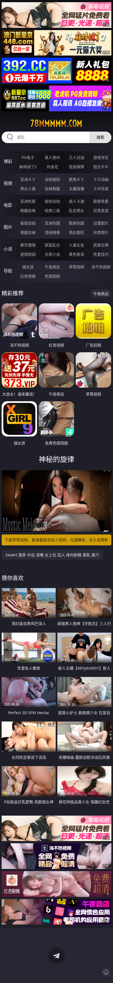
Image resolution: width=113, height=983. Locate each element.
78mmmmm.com (56, 123)
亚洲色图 (52, 223)
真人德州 (52, 157)
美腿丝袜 (28, 232)
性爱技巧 (101, 254)
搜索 (100, 137)
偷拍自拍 (52, 201)
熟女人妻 (28, 188)
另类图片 (101, 232)
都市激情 (28, 245)
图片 (8, 227)
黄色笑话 (76, 254)
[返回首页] (105, 972)
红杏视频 (28, 276)
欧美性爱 (101, 201)
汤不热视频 (101, 266)
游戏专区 (101, 157)
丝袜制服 (52, 188)
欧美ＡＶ (76, 179)
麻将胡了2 (28, 166)
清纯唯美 (52, 232)
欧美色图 (76, 223)
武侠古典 (101, 245)
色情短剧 (52, 276)
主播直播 (76, 188)
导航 (8, 271)
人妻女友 (76, 245)
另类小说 (52, 254)
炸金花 (52, 166)
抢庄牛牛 (101, 166)
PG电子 (28, 157)
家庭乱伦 (52, 245)
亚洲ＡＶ (28, 179)
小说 (8, 249)
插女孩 (28, 266)
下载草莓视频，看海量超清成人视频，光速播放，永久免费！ (56, 539)
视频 (8, 183)
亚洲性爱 (28, 201)
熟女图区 (76, 232)
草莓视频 (76, 266)
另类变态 (101, 210)
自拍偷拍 (52, 179)
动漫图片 (101, 223)
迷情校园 (28, 254)
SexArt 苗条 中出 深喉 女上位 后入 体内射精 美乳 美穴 (52, 554)
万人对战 (76, 157)
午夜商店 (52, 266)
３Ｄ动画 (101, 179)
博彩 (8, 161)
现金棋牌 (76, 166)
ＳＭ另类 (101, 188)
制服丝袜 (28, 210)
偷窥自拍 (28, 223)
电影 (8, 205)
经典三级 (52, 210)
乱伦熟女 (76, 210)
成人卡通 (76, 201)
